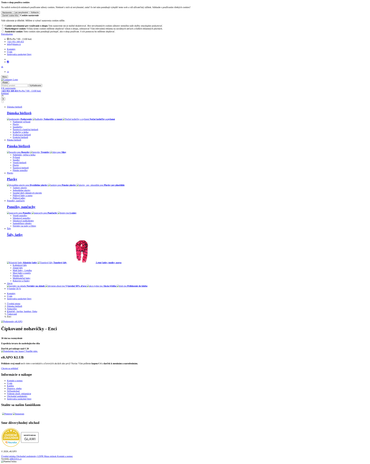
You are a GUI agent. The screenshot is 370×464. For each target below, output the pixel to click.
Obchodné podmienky (17, 396)
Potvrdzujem (7, 34)
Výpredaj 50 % (14, 288)
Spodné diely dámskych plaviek (27, 193)
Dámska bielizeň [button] (14, 107)
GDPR (40, 456)
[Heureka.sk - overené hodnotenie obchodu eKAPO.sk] (11, 446)
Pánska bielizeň (18, 146)
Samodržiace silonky (22, 223)
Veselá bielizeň (19, 162)
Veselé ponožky (20, 215)
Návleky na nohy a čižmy (24, 226)
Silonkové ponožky (21, 218)
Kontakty (11, 49)
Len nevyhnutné (21, 12)
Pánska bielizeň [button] (14, 140)
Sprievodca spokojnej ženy (19, 54)
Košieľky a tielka (20, 132)
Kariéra (10, 386)
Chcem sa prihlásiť (9, 368)
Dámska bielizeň (19, 113)
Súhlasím (35, 12)
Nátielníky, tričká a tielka (24, 155)
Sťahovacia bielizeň (22, 134)
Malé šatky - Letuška (22, 270)
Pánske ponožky (20, 170)
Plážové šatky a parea (22, 195)
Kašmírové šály (20, 265)
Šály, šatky (15, 235)
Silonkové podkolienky (23, 221)
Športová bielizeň (21, 168)
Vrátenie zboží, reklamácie (19, 393)
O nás (9, 52)
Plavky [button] (10, 173)
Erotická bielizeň (20, 137)
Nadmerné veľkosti (21, 122)
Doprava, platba (14, 388)
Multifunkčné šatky (21, 278)
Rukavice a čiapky (21, 281)
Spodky (16, 160)
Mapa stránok (50, 456)
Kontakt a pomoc (15, 380)
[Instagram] (8, 62)
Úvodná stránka (8, 456)
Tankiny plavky (20, 187)
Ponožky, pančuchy (21, 207)
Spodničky (18, 127)
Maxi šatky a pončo (22, 273)
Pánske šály (18, 275)
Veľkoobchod (13, 391)
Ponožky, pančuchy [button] (16, 200)
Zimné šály (18, 268)
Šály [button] (9, 228)
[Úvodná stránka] (9, 79)
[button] (2, 67)
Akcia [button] (9, 283)
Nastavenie (7, 12)
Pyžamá (16, 157)
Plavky (16, 124)
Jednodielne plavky (21, 190)
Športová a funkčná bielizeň (25, 129)
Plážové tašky (19, 198)
